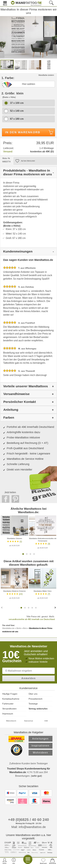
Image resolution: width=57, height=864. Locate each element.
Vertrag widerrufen (38, 708)
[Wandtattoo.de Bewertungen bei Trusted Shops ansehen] (16, 754)
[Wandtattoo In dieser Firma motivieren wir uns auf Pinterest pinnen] (14, 499)
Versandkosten (9, 708)
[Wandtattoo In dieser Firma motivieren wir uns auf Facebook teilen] (5, 499)
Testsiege (33, 703)
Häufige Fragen (9, 694)
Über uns (33, 694)
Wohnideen (40, 752)
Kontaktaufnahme (10, 699)
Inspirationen (40, 745)
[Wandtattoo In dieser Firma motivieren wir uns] (28, 37)
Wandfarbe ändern (46, 75)
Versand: (8, 151)
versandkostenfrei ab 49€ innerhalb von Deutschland (32, 619)
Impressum (7, 713)
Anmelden (28, 678)
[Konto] (5, 861)
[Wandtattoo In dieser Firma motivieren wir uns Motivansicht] (21, 64)
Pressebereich (35, 699)
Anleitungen (40, 738)
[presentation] (2, 607)
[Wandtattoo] (25, 3)
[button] (23, 554)
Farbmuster (8, 703)
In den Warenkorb (22, 132)
